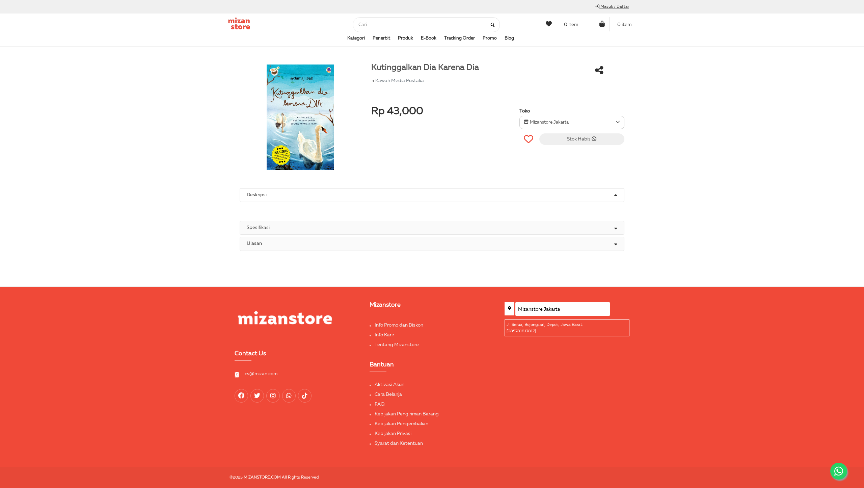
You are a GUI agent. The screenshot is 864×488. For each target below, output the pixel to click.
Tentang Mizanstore (397, 344)
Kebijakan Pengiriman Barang (407, 414)
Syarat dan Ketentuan (399, 443)
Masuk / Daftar (614, 7)
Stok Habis (579, 139)
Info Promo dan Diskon (399, 325)
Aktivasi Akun (389, 384)
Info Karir (384, 335)
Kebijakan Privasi (393, 433)
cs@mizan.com (261, 373)
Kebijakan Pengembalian (401, 423)
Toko (524, 111)
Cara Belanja (388, 394)
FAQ (380, 404)
